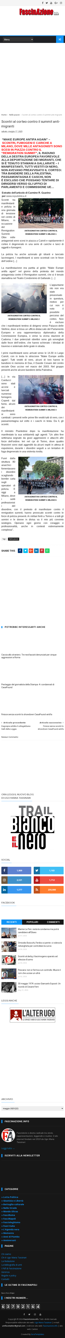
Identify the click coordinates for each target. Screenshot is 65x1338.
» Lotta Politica (9, 1197)
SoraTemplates (37, 1334)
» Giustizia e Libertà (12, 1200)
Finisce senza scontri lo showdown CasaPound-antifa (26, 714)
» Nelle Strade (9, 1208)
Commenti (53, 922)
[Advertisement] (32, 77)
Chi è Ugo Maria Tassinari (13, 1257)
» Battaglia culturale (12, 1204)
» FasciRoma (8, 1215)
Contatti (5, 1279)
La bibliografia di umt (11, 1264)
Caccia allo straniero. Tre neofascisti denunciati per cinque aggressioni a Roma (29, 656)
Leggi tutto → (8, 1148)
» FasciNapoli (8, 1218)
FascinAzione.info (31, 1319)
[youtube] (51, 3)
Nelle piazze (14, 115)
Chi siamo (6, 1254)
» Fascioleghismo (10, 1222)
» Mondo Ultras (9, 1211)
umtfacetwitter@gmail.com (14, 1326)
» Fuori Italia (8, 1225)
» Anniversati (8, 1240)
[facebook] (42, 3)
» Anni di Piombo (10, 1236)
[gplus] (56, 3)
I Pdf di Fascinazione (11, 1268)
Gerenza (5, 1272)
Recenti (12, 922)
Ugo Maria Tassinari (43, 1322)
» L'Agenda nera (10, 1229)
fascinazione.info (50, 1326)
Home (4, 115)
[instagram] (61, 3)
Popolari (32, 922)
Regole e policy (8, 1275)
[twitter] (47, 3)
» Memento (7, 1233)
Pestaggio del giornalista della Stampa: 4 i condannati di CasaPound (27, 686)
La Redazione (8, 1261)
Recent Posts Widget (8, 1293)
